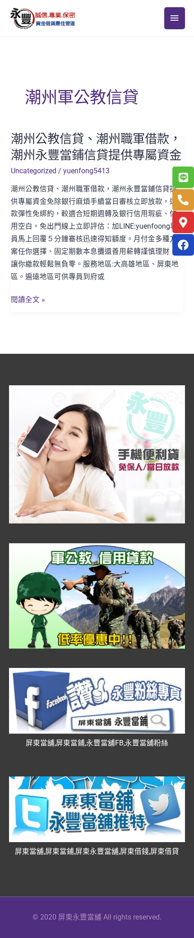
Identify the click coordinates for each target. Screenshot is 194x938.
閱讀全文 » (28, 300)
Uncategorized (33, 171)
